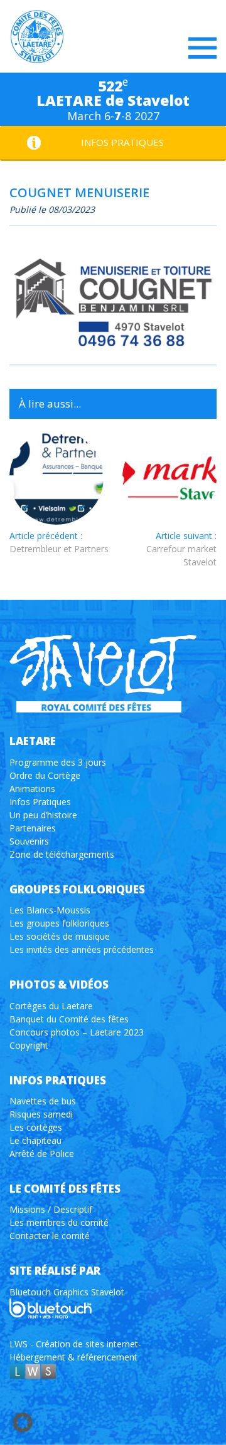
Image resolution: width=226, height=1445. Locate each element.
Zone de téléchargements (61, 854)
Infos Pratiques (40, 802)
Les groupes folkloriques (59, 923)
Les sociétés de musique (59, 936)
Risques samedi (41, 1114)
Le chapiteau (35, 1140)
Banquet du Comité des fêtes (69, 1019)
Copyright (28, 1045)
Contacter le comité (49, 1236)
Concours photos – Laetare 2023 (76, 1032)
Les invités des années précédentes (81, 949)
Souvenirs (29, 841)
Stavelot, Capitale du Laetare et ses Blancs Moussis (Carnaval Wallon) (37, 36)
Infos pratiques (122, 142)
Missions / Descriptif (50, 1209)
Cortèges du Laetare (51, 1006)
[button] (22, 1422)
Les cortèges (35, 1127)
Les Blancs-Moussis (49, 910)
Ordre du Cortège (44, 775)
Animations (32, 788)
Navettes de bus (42, 1101)
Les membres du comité (59, 1222)
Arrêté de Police (41, 1154)
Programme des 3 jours (57, 762)
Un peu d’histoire (43, 815)
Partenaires (32, 828)
